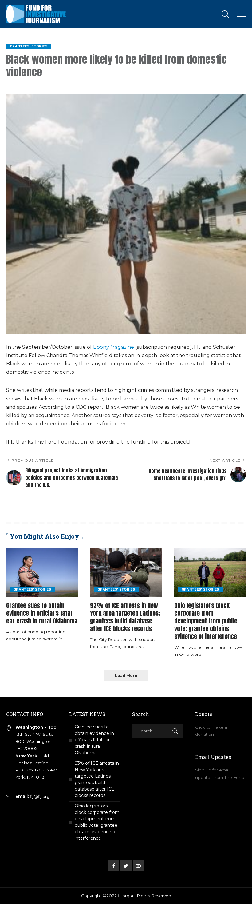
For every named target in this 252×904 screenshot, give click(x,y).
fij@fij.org (39, 796)
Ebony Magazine (113, 347)
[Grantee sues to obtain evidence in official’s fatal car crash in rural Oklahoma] (42, 572)
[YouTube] (138, 865)
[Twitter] (126, 865)
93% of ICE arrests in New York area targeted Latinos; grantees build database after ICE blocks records (125, 617)
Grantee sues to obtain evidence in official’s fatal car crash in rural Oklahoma (41, 613)
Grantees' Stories (28, 46)
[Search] (224, 14)
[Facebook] (113, 865)
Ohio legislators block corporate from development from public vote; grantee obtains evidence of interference (205, 621)
